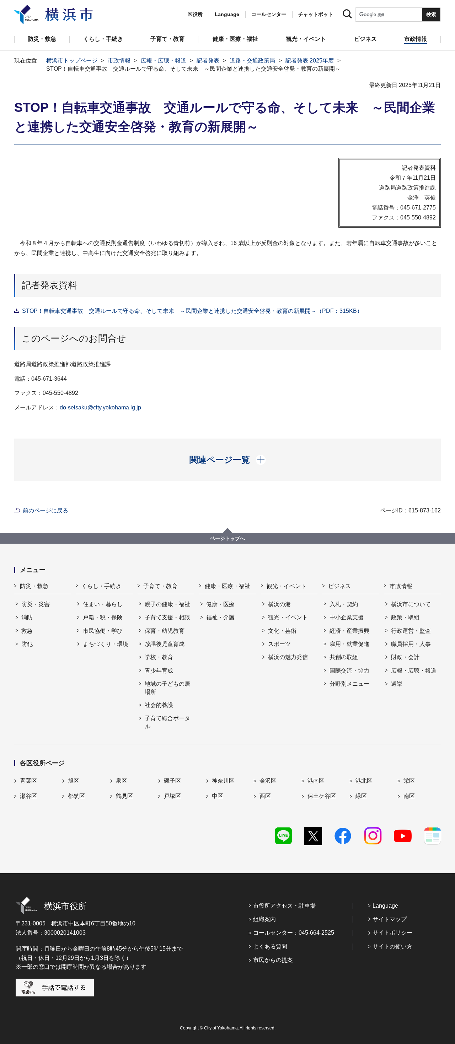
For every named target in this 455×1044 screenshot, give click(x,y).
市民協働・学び (103, 631)
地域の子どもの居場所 (167, 688)
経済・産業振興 (349, 631)
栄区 (409, 781)
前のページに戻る (45, 510)
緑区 (361, 796)
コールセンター (268, 14)
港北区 (364, 781)
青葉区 (28, 781)
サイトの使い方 (392, 947)
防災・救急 (34, 586)
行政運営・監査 (411, 631)
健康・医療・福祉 (227, 586)
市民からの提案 (273, 960)
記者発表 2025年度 (309, 61)
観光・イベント (286, 586)
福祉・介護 (220, 617)
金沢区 (268, 781)
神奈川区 (223, 781)
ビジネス (339, 586)
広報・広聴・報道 (163, 61)
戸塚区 (172, 796)
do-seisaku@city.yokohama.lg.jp (100, 407)
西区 (265, 796)
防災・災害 (35, 604)
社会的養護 (159, 705)
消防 (27, 617)
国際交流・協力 (349, 671)
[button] (227, 459)
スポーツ (279, 644)
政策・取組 (405, 617)
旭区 (73, 781)
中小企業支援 (347, 617)
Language (385, 906)
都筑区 (76, 796)
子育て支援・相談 (167, 617)
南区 (409, 796)
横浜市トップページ (71, 61)
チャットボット (315, 14)
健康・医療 (220, 604)
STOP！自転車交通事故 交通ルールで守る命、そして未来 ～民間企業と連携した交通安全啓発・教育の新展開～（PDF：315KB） (192, 311)
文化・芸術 (282, 631)
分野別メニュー (349, 684)
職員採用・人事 (411, 644)
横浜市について (411, 604)
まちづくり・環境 (105, 644)
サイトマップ (390, 919)
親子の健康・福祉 (167, 604)
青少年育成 (159, 671)
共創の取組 (344, 657)
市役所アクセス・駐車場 (284, 906)
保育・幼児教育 (164, 631)
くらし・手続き (101, 586)
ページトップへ (227, 538)
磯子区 (172, 781)
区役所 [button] (195, 14)
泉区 (121, 781)
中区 (217, 796)
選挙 (396, 684)
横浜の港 (279, 604)
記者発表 (208, 61)
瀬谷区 (28, 796)
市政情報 (119, 61)
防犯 (27, 644)
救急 (27, 631)
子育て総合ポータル (167, 722)
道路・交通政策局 (252, 61)
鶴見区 (124, 796)
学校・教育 (159, 657)
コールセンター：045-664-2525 (293, 933)
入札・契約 (344, 604)
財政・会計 (405, 657)
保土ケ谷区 (321, 796)
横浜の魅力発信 (288, 657)
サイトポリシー (392, 933)
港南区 (316, 781)
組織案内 (264, 919)
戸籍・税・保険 (103, 617)
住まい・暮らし (103, 604)
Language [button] (227, 14)
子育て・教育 (160, 586)
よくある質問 (270, 947)
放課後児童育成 (164, 644)
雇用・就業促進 (349, 644)
